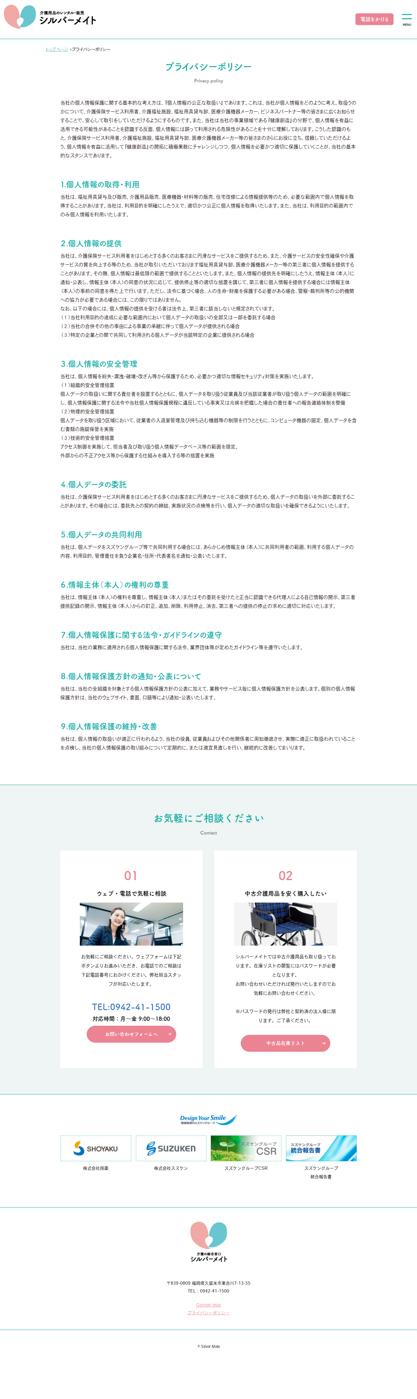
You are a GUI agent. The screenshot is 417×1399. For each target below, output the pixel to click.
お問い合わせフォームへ (131, 1034)
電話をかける (374, 19)
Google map (208, 1305)
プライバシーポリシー (208, 1313)
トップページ (57, 49)
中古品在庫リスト (285, 1043)
